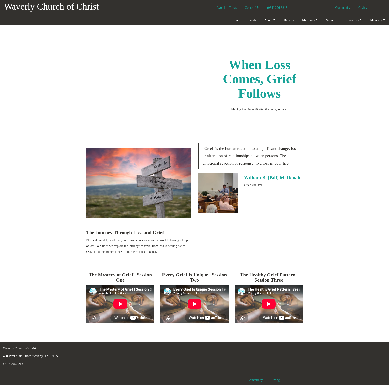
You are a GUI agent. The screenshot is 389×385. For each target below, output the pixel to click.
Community (342, 7)
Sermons (331, 20)
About (268, 20)
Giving (362, 7)
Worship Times (227, 7)
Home (235, 20)
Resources (352, 20)
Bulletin (289, 20)
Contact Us (252, 7)
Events (251, 20)
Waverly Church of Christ (51, 6)
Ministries (308, 20)
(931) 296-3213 (277, 7)
